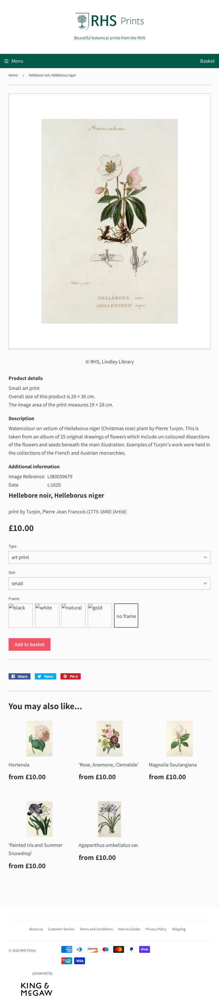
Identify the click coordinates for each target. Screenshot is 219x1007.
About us (35, 929)
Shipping (179, 929)
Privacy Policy (156, 929)
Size (12, 572)
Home (13, 75)
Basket (207, 61)
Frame (14, 598)
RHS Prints (28, 950)
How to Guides (129, 929)
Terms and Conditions (96, 929)
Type (13, 546)
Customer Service (61, 929)
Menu (17, 61)
